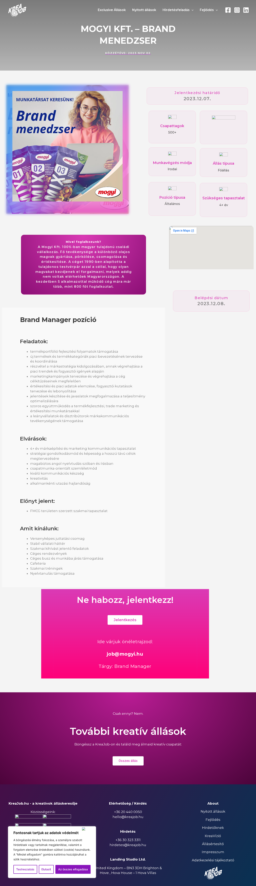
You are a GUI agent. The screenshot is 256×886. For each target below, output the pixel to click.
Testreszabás (25, 869)
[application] (192, 10)
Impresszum (213, 852)
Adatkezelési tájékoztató (213, 860)
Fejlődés (213, 820)
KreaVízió (213, 836)
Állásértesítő (213, 844)
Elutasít (46, 869)
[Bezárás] (88, 828)
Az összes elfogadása (73, 869)
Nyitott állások (213, 811)
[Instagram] (237, 10)
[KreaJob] (17, 10)
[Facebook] (228, 10)
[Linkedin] (246, 10)
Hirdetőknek (213, 828)
